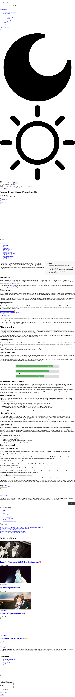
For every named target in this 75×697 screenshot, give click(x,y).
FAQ (7, 514)
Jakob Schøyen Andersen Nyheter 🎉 (9, 313)
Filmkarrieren (6, 247)
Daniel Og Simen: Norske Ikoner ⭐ (13, 638)
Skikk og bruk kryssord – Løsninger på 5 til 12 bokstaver (13, 531)
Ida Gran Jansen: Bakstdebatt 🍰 (7, 311)
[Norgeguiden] (7, 27)
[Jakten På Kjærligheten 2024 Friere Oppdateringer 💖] (15, 557)
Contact (5, 511)
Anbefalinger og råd (7, 254)
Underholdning (3, 188)
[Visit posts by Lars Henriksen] (3, 494)
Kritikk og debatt (7, 250)
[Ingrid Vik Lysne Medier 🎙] (15, 582)
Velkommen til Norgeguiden (9, 521)
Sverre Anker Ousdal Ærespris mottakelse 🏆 (10, 312)
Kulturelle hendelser (7, 252)
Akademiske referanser (8, 256)
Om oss (4, 513)
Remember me (4, 689)
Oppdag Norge (13, 285)
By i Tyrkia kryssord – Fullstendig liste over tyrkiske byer (13, 532)
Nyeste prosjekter (7, 248)
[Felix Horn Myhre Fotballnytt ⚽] (15, 609)
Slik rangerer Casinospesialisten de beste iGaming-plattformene (14, 528)
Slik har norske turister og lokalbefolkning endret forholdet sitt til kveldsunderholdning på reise (22, 527)
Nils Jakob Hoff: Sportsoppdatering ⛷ (9, 315)
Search (1, 501)
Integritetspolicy (9, 515)
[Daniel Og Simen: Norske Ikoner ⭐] (15, 618)
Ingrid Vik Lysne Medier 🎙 (10, 588)
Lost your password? (5, 692)
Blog (4, 510)
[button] (0, 29)
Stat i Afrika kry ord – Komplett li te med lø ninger (11, 529)
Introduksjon (6, 245)
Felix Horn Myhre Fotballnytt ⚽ (12, 613)
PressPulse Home (7, 519)
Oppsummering (6, 257)
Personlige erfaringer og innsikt (10, 253)
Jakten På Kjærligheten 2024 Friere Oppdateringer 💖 (21, 562)
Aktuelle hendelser (7, 249)
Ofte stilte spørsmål (7, 258)
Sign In (14, 184)
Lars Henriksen (3, 199)
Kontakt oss (8, 517)
